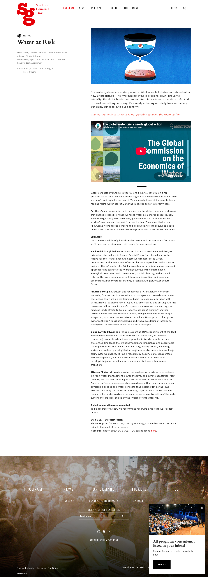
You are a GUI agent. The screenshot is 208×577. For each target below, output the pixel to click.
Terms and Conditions (47, 568)
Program (68, 8)
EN (176, 8)
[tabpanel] (141, 151)
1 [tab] (141, 186)
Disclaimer (22, 573)
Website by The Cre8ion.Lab (136, 567)
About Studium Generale (103, 501)
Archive (69, 501)
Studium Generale (33, 14)
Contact (138, 501)
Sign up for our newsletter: (104, 510)
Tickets (113, 8)
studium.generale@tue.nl (104, 540)
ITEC (125, 8)
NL (172, 8)
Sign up (162, 564)
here (153, 430)
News (82, 8)
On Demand (97, 8)
